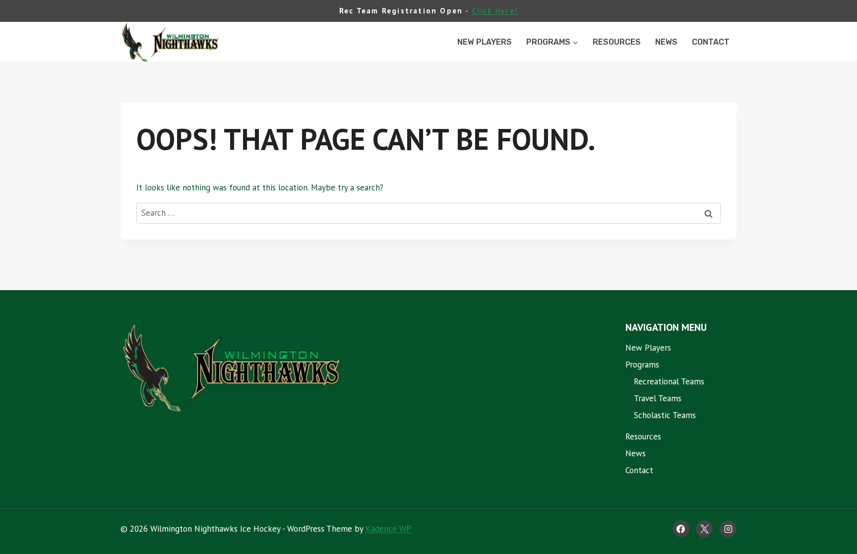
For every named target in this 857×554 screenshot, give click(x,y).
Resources (617, 42)
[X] (704, 528)
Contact (711, 42)
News (666, 42)
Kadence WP (388, 528)
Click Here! (495, 10)
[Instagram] (728, 528)
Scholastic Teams (665, 415)
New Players (484, 42)
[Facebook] (681, 528)
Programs (642, 364)
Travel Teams (657, 398)
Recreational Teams (669, 381)
